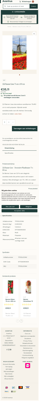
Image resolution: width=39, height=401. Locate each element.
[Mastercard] (20, 387)
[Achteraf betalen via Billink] (13, 391)
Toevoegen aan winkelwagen (25, 128)
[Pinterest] (11, 350)
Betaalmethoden (28, 343)
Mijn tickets (8, 374)
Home (9, 26)
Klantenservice (27, 348)
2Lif (4, 80)
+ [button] (8, 122)
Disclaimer (27, 338)
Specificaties (9, 153)
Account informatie (9, 364)
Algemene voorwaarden (27, 336)
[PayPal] (6, 391)
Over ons (27, 333)
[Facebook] (7, 350)
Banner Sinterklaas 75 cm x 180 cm (28, 301)
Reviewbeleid (28, 353)
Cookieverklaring (27, 355)
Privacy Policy (27, 341)
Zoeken (33, 6)
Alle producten (8, 379)
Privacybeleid (32, 188)
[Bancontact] (13, 387)
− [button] (12, 122)
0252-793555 (8, 343)
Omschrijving (9, 148)
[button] (19, 74)
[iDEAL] (6, 387)
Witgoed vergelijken (28, 358)
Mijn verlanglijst (9, 376)
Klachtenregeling (28, 350)
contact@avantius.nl (8, 345)
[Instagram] (9, 350)
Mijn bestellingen (9, 371)
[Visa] (27, 387)
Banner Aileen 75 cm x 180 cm (10, 300)
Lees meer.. (18, 114)
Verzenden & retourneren (27, 346)
